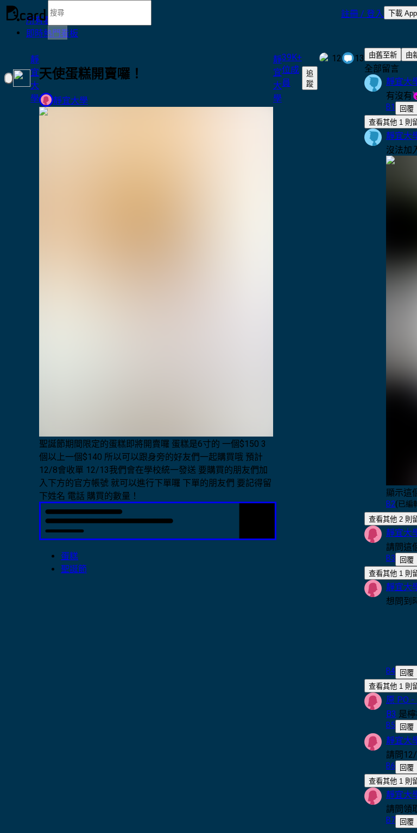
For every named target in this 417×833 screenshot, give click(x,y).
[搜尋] (57, 32)
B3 (391, 714)
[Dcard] (26, 13)
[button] (362, 13)
